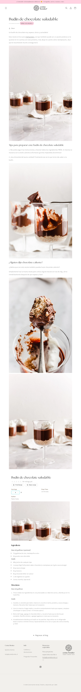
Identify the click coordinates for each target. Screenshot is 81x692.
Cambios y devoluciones (28, 651)
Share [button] (13, 28)
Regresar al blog (41, 635)
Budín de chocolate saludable (31, 477)
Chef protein (30, 37)
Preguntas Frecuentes (30, 656)
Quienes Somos (10, 650)
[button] (6, 8)
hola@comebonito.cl (11, 654)
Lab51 (55, 685)
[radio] (12, 482)
